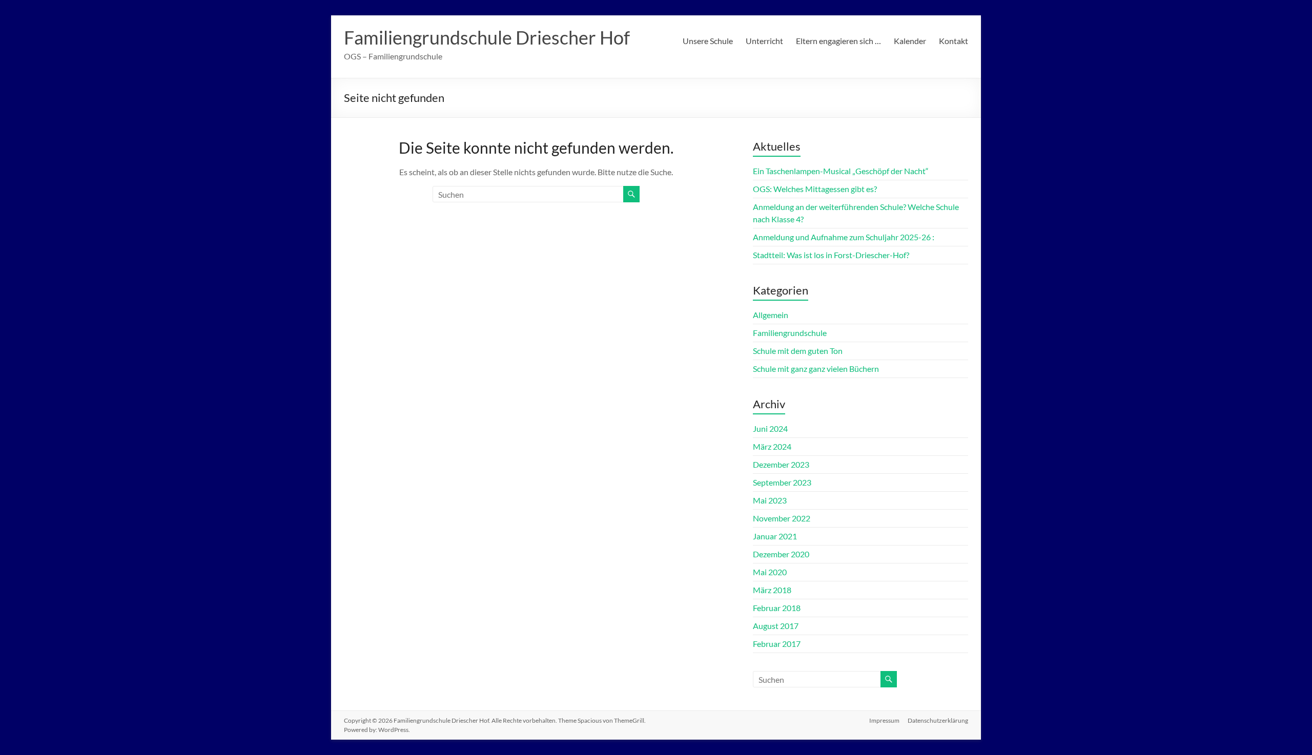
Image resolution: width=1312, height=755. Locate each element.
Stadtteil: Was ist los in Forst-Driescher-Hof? (831, 255)
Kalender (910, 41)
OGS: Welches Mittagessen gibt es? (815, 189)
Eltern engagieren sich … (838, 41)
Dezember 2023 (781, 464)
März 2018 (772, 590)
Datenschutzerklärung (938, 720)
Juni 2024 (770, 428)
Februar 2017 (777, 643)
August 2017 (775, 626)
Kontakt (953, 41)
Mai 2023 (770, 500)
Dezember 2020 (781, 554)
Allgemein (770, 315)
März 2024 (772, 446)
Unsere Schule (708, 41)
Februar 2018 (777, 608)
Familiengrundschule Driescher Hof (487, 37)
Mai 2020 (770, 572)
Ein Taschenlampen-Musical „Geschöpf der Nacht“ (841, 171)
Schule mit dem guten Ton (798, 350)
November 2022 (781, 518)
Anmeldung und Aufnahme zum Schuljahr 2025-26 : (843, 237)
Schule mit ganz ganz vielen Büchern (816, 368)
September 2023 (782, 482)
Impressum (884, 720)
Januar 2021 (775, 536)
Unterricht (764, 41)
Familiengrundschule (790, 333)
